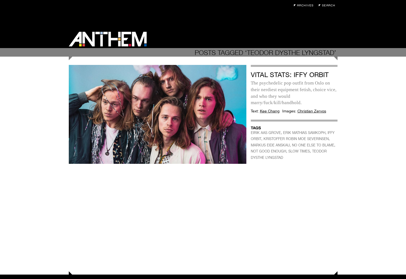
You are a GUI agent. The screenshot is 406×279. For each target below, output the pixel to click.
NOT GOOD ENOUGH (268, 151)
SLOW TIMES (299, 151)
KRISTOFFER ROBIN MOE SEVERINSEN (296, 139)
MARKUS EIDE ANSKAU (270, 145)
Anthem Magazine (108, 39)
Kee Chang (270, 111)
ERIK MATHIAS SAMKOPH (304, 133)
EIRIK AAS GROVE (266, 133)
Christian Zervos (311, 111)
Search (328, 5)
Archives (305, 5)
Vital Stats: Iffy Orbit (290, 75)
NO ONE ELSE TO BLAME (313, 145)
